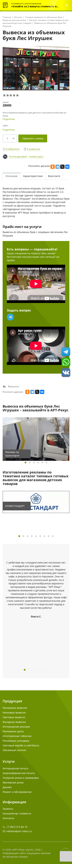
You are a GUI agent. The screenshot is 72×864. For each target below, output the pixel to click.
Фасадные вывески (14, 722)
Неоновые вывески (14, 712)
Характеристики (33, 176)
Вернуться (13, 386)
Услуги (9, 761)
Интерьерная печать (15, 768)
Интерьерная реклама (16, 726)
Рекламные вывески (15, 707)
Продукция (12, 701)
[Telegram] (57, 167)
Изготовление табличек (17, 736)
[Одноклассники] (53, 167)
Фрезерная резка (13, 782)
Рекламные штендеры (16, 740)
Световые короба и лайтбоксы (21, 745)
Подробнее (9, 119)
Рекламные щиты (13, 731)
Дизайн (7, 787)
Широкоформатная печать (19, 773)
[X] (62, 167)
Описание (11, 176)
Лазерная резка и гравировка (21, 777)
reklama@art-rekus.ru (19, 831)
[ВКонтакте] (67, 167)
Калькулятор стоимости (17, 813)
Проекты (8, 808)
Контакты (8, 818)
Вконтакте (54, 176)
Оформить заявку (32, 138)
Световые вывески (14, 717)
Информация (14, 802)
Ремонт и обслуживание (17, 792)
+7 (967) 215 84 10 (16, 827)
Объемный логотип (14, 750)
